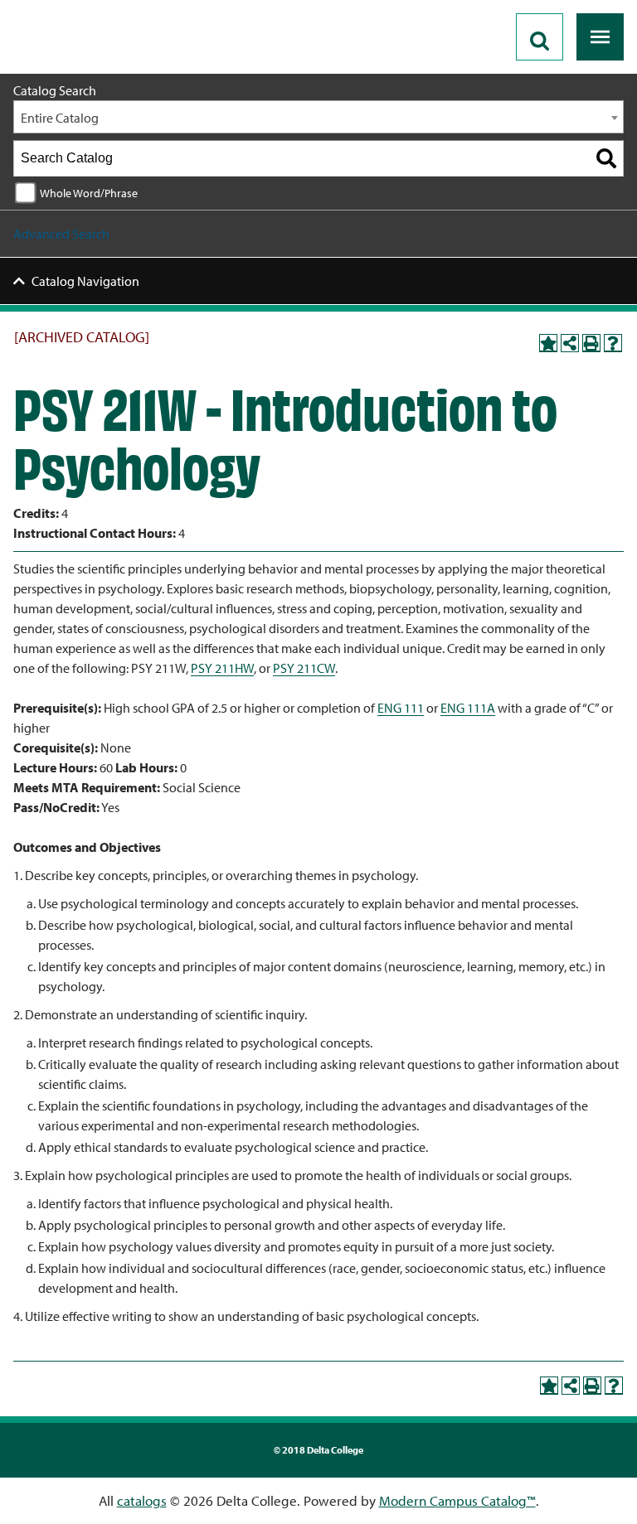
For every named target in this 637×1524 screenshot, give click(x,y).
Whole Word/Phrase (89, 193)
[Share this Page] (570, 343)
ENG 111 (400, 707)
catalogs (142, 1500)
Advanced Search (61, 233)
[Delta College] (80, 6)
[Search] (606, 158)
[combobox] (318, 116)
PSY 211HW (222, 668)
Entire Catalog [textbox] (60, 117)
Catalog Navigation (85, 281)
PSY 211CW (304, 668)
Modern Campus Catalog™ (457, 1500)
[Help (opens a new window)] (613, 343)
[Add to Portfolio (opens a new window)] (548, 343)
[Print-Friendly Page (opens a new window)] (591, 343)
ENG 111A (467, 707)
